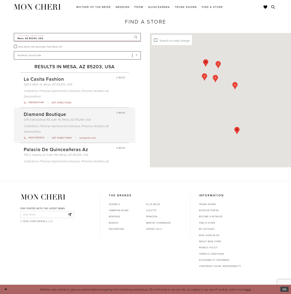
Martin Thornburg (158, 222)
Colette (151, 210)
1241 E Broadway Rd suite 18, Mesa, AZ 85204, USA (57, 119)
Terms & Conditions (211, 253)
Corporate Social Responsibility (220, 266)
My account (207, 228)
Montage (114, 216)
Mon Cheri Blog (209, 235)
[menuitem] (93, 7)
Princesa (151, 216)
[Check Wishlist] (265, 7)
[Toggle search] (273, 7)
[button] (235, 85)
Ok (284, 289)
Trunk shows (207, 204)
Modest (114, 222)
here (248, 289)
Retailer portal (209, 210)
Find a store (207, 222)
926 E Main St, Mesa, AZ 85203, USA (48, 84)
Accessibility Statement (214, 259)
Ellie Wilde (153, 204)
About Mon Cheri (210, 241)
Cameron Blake (119, 210)
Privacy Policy (208, 247)
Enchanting (116, 228)
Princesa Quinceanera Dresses (59, 91)
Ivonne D (114, 204)
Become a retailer (211, 216)
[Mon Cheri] (43, 197)
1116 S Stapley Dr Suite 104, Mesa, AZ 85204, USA (56, 155)
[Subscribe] (70, 214)
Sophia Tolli (154, 228)
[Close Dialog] (5, 289)
